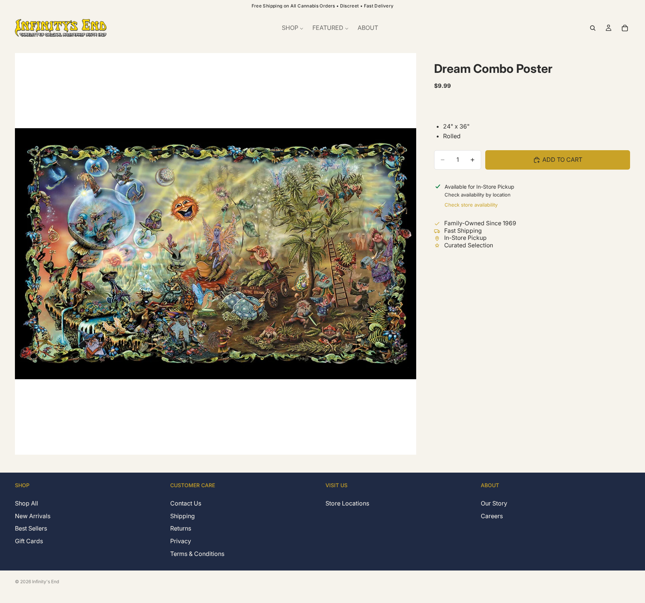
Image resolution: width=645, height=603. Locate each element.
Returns (180, 528)
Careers (492, 515)
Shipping (182, 515)
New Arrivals (32, 515)
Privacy (180, 541)
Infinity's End (45, 581)
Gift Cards (29, 541)
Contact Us (185, 503)
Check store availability (471, 205)
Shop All (26, 503)
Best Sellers (31, 528)
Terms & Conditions (197, 553)
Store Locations (347, 503)
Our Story (494, 503)
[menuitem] (292, 28)
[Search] (593, 28)
